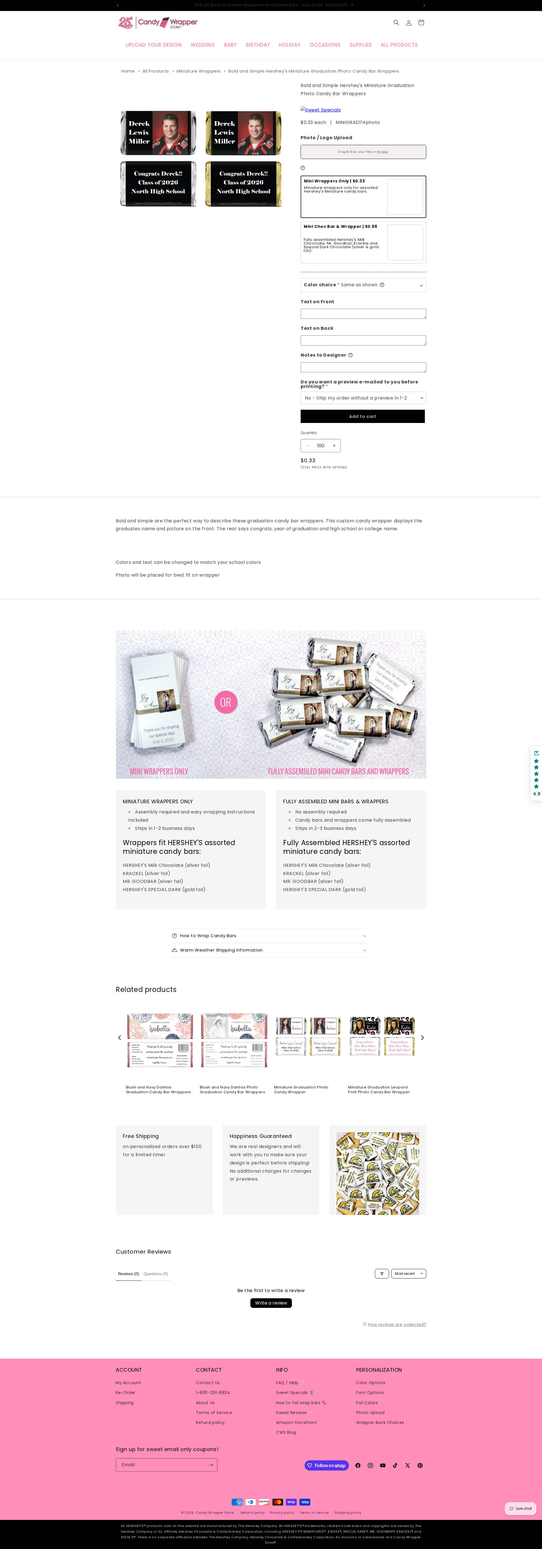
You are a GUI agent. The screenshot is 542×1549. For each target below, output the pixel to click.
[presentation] (120, 1037)
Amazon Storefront (296, 1422)
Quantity (309, 432)
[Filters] (382, 1274)
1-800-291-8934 (213, 1392)
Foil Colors (367, 1403)
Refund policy (210, 1422)
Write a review (271, 1303)
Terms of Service (214, 1412)
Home (128, 71)
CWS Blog (286, 1432)
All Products (156, 71)
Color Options (371, 1383)
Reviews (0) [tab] (128, 1273)
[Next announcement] (424, 5)
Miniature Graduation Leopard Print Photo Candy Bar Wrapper (379, 1090)
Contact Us (208, 1383)
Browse (382, 151)
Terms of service (314, 1512)
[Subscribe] (211, 1465)
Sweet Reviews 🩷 (294, 1412)
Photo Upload (370, 1412)
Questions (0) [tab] (156, 1273)
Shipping (125, 1403)
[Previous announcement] (118, 5)
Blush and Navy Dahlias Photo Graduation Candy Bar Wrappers (232, 1090)
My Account (128, 1383)
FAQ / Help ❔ (290, 1383)
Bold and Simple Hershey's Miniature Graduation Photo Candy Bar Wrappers (313, 71)
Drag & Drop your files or (363, 151)
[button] (396, 22)
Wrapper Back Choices (380, 1422)
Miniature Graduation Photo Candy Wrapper (301, 1090)
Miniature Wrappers (199, 71)
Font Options (370, 1392)
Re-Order (126, 1392)
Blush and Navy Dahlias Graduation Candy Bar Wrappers (158, 1090)
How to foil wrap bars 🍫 (301, 1403)
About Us (205, 1403)
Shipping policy (347, 1512)
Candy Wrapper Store (214, 1512)
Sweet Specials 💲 (295, 1392)
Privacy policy (282, 1512)
